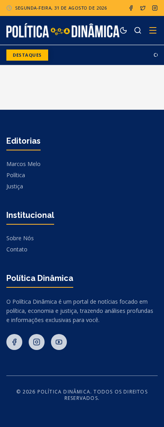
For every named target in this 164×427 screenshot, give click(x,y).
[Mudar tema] (123, 30)
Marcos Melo (23, 164)
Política (15, 175)
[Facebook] (131, 8)
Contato (16, 249)
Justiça (14, 186)
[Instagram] (155, 8)
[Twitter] (143, 8)
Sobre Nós (20, 238)
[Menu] (153, 30)
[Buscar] (138, 30)
